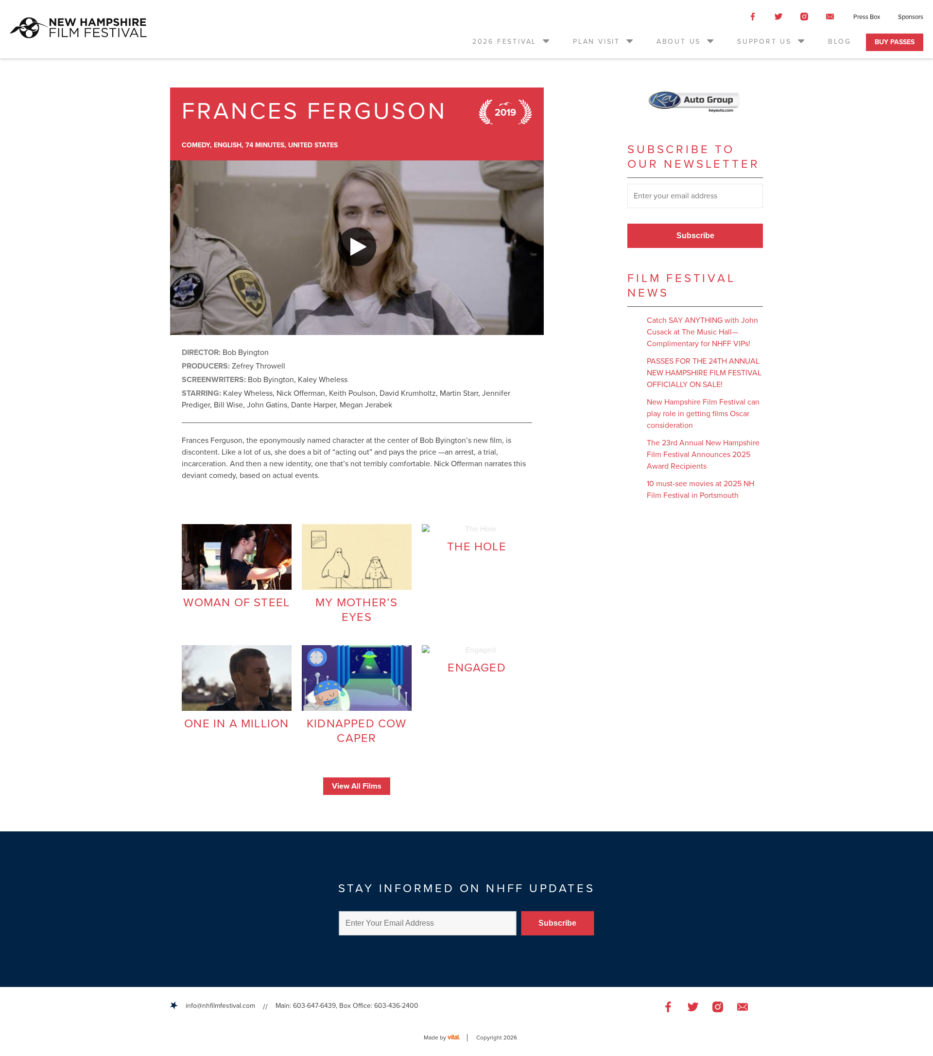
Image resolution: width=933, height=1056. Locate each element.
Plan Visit (596, 41)
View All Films (356, 786)
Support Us (764, 41)
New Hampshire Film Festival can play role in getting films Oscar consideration (703, 413)
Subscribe (695, 235)
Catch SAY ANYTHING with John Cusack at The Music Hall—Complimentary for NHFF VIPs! (702, 332)
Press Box (866, 17)
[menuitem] (511, 42)
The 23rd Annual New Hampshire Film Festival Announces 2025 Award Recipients (703, 454)
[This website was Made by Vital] (457, 1037)
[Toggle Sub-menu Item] (545, 40)
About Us (679, 41)
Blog (839, 41)
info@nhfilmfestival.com (220, 1006)
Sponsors (910, 17)
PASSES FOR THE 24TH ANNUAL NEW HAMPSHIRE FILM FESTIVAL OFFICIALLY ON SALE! (704, 372)
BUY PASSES (895, 42)
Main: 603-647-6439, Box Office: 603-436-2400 (347, 1006)
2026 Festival (504, 41)
